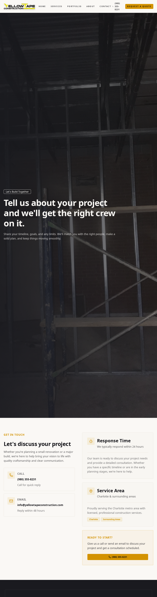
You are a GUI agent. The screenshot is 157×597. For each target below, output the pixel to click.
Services (56, 6)
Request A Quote (139, 6)
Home (42, 6)
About (90, 6)
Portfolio (74, 6)
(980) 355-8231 (117, 6)
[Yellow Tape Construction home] (21, 6)
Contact (105, 6)
